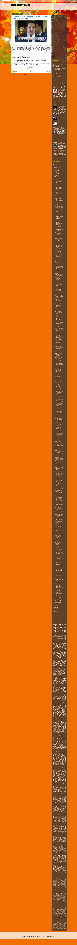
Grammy (55, 805)
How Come (58, 655)
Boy (58, 849)
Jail (60, 857)
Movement (56, 859)
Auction (60, 894)
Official (64, 886)
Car (53, 754)
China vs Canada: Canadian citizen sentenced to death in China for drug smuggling (59, 72)
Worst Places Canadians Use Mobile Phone (58, 442)
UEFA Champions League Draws (58, 448)
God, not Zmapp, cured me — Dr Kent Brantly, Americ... (59, 230)
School (58, 753)
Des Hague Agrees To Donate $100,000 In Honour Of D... (59, 579)
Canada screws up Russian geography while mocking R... (59, 518)
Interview (58, 722)
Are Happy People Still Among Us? (59, 306)
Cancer (54, 761)
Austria (54, 895)
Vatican (60, 927)
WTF (54, 695)
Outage (61, 913)
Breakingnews (55, 725)
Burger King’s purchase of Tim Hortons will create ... (59, 404)
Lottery (62, 858)
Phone (55, 830)
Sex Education (57, 800)
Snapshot (55, 634)
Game (63, 772)
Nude (54, 753)
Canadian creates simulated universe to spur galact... (58, 367)
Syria (54, 801)
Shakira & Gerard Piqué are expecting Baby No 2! (59, 501)
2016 (55, 605)
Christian (64, 850)
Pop (58, 768)
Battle (56, 690)
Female (63, 854)
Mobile (65, 807)
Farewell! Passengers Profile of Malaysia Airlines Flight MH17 (62, 107)
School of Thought (61, 702)
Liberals (60, 817)
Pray (57, 760)
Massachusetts (55, 909)
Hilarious (61, 697)
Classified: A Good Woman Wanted (58, 428)
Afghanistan (55, 848)
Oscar (58, 787)
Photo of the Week (56, 699)
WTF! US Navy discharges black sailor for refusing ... (59, 185)
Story (63, 764)
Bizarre (62, 716)
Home (31, 71)
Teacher (57, 832)
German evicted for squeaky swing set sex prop (58, 326)
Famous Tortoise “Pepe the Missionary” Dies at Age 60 (59, 210)
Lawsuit (64, 711)
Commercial (63, 851)
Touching (55, 662)
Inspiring (63, 806)
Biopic (55, 849)
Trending (55, 677)
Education (55, 704)
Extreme (64, 748)
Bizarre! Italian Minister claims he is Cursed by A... (59, 445)
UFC (65, 845)
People (54, 862)
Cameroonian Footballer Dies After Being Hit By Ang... (59, 246)
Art (58, 733)
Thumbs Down (55, 765)
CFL (64, 849)
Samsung (59, 844)
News (65, 637)
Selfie (65, 799)
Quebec (62, 707)
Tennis (58, 745)
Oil (53, 760)
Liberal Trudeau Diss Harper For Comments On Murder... (58, 355)
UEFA (57, 927)
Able (59, 713)
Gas (57, 881)
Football (64, 710)
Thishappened (62, 832)
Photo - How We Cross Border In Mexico (59, 570)
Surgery (63, 788)
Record (56, 687)
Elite (64, 901)
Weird (57, 928)
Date (64, 900)
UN (53, 802)
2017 (55, 607)
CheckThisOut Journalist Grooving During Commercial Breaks (61, 117)
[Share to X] (30, 67)
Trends (65, 769)
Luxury (54, 885)
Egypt (56, 785)
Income (59, 839)
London (60, 791)
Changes (62, 776)
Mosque (60, 910)
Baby (54, 746)
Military (56, 678)
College (57, 898)
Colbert (54, 898)
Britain (61, 849)
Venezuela (63, 927)
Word (64, 870)
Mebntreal (63, 909)
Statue (61, 923)
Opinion (64, 689)
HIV (60, 881)
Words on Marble (58, 700)
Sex (65, 649)
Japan (61, 827)
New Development (61, 701)
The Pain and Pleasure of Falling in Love (59, 249)
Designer (64, 876)
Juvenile (55, 692)
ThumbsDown (63, 677)
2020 (55, 611)
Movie (63, 758)
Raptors (59, 820)
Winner (59, 795)
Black (58, 746)
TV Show (64, 640)
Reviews (60, 714)
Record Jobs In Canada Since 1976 (59, 62)
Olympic (56, 780)
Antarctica (54, 893)
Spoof (54, 832)
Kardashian (55, 828)
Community (55, 852)
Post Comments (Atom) (33, 74)
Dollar (58, 825)
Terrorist (59, 774)
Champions (59, 761)
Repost (54, 702)
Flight (54, 855)
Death (60, 734)
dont (64, 891)
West (63, 811)
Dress (62, 825)
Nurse (65, 829)
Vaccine (56, 846)
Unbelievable (63, 673)
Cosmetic (54, 876)
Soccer (64, 660)
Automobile (62, 733)
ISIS (59, 720)
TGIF (62, 867)
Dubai (64, 877)
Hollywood (55, 681)
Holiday (63, 797)
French (60, 855)
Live (59, 858)
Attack (62, 724)
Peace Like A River (58, 376)
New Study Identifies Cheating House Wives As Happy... (58, 299)
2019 (55, 610)
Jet (64, 827)
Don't (54, 649)
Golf (58, 797)
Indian (61, 882)
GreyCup (59, 838)
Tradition (57, 926)
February (57, 167)
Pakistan (59, 793)
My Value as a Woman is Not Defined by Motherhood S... (59, 461)
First (62, 736)
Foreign (54, 815)
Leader (57, 807)
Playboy (60, 862)
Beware (62, 726)
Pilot (64, 915)
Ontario (62, 694)
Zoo (65, 928)
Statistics (64, 699)
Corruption (54, 900)
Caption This (56, 668)
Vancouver (62, 715)
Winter (64, 846)
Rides (59, 864)
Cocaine (58, 835)
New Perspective (57, 808)
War (63, 774)
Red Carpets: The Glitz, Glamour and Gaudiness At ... (59, 333)
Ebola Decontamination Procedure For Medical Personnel (59, 309)
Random (56, 709)
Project (65, 830)
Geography (55, 838)
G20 (64, 855)
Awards (54, 654)
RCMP (63, 768)
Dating (64, 664)
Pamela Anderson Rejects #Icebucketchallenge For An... (59, 203)
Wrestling (54, 847)
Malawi (58, 908)
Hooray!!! (54, 798)
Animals (61, 666)
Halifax (63, 805)
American (64, 775)
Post (61, 830)
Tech (57, 651)
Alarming (61, 652)
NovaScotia (60, 829)
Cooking (64, 899)
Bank (63, 795)
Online (60, 780)
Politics (57, 674)
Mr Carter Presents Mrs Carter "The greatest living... (59, 296)
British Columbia (61, 706)
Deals (62, 691)
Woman (62, 735)
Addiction (54, 892)
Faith (63, 663)
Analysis (64, 756)
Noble (65, 841)
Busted (59, 664)
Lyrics (64, 791)
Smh (54, 866)
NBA (65, 683)
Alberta (60, 710)
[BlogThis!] (29, 67)
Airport (59, 848)
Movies (61, 712)
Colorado (60, 898)
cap (54, 929)
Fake (55, 837)
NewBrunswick (63, 911)
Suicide (59, 783)
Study (54, 783)
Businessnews (55, 740)
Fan (58, 879)
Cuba (54, 836)
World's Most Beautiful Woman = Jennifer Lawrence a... (59, 474)
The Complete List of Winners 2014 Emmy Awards (59, 339)
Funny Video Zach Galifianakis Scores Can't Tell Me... (59, 214)
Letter (64, 840)
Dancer (62, 900)
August (56, 176)
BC (60, 770)
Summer (60, 924)
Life (57, 791)
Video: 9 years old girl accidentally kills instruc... (59, 392)
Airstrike (58, 803)
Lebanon (55, 858)
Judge (61, 883)
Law (65, 779)
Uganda (54, 869)
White (59, 775)
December (57, 602)
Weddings (54, 766)
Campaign (57, 665)
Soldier (54, 923)
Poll (58, 830)
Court (15, 68)
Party (54, 781)
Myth (62, 841)
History (56, 715)
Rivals (56, 713)
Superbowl (64, 783)
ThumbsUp (55, 696)
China (56, 757)
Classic (64, 897)
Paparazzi (64, 913)
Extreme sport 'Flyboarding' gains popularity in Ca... (58, 431)
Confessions (54, 899)
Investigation (55, 817)
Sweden (54, 925)
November (57, 600)
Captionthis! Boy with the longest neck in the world (59, 425)
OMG (62, 678)
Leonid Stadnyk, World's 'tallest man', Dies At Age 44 (59, 389)
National (64, 818)
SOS (61, 656)
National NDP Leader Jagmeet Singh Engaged (59, 136)
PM (64, 780)
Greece (60, 816)
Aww (54, 750)
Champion (62, 709)
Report (63, 763)
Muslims (61, 886)
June (56, 173)
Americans (63, 892)
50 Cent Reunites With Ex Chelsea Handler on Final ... (59, 533)
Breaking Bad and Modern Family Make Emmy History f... (59, 322)
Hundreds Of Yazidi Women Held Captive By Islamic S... (59, 255)
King (59, 828)
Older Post (48, 71)
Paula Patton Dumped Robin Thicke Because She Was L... (59, 396)
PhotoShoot (55, 735)
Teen (60, 769)
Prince (54, 782)
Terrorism (64, 644)
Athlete (59, 671)
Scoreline (62, 782)
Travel (64, 822)
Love (56, 675)
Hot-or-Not (55, 720)
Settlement (59, 921)
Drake (54, 772)
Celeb (60, 748)
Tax (59, 822)
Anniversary (64, 848)
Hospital (54, 806)
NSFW (61, 818)
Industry (58, 798)
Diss (59, 698)
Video (61, 633)
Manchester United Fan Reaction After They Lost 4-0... (59, 522)
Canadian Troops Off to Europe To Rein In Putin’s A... (59, 505)
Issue (63, 752)
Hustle (54, 857)
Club (59, 851)
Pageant (63, 819)
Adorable (63, 847)
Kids (58, 840)
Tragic (54, 666)
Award (56, 770)
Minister (54, 792)
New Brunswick (61, 792)
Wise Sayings (63, 725)
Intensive (55, 905)
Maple (64, 817)
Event (64, 878)
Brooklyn (65, 896)
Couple (61, 718)
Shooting (57, 810)
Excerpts (58, 772)
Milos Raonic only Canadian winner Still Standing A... (59, 347)
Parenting (54, 809)
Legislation (55, 732)
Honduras (54, 882)
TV (59, 742)
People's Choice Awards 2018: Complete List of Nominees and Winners (58, 75)
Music (62, 643)
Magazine (56, 712)
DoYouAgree (55, 707)
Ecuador (54, 878)
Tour (55, 811)
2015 (55, 604)
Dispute (62, 767)
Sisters (59, 821)
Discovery (57, 663)
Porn (64, 862)
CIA (54, 897)
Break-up (63, 796)
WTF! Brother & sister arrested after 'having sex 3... (59, 556)
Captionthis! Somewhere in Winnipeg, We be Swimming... (58, 192)
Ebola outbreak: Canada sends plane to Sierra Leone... (59, 525)
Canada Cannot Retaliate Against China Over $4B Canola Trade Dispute (59, 65)
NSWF (54, 911)
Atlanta (57, 894)
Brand (59, 796)
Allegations (55, 716)
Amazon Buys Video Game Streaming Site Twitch (58, 385)
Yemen (60, 928)
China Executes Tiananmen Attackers (59, 471)
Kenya (56, 779)
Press (54, 745)
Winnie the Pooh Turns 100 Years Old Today (59, 237)
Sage (58, 788)
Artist (53, 894)
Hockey (54, 706)
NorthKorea (55, 829)
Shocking (63, 800)
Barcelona (63, 872)
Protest (65, 708)
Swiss (57, 925)
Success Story (56, 705)
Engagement (64, 836)
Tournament (61, 739)
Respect (54, 844)
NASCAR (64, 910)
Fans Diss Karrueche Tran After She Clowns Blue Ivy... (58, 382)
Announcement (63, 662)
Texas (65, 867)
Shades (63, 865)
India (54, 773)
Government (58, 642)
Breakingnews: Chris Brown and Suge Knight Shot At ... (58, 223)
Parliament (62, 842)
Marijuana (58, 841)
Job (65, 762)
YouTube (59, 847)
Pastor (64, 861)
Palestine (54, 861)
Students (64, 810)
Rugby (55, 920)
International (55, 670)
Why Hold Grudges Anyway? (58, 220)
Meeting (54, 886)
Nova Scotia (57, 819)
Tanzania (58, 845)
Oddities (60, 649)
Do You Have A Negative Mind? (58, 529)
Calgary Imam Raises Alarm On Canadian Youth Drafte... (59, 188)
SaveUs (62, 680)
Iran (58, 905)
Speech (63, 844)
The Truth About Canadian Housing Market (58, 282)
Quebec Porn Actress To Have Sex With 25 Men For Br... (59, 239)
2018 (55, 608)
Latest (64, 906)
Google (56, 816)
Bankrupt (59, 896)
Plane (58, 781)
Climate (55, 851)
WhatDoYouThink (61, 723)
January (57, 827)
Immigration (55, 708)
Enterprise (60, 785)
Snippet (64, 922)
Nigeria (63, 808)
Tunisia (54, 927)
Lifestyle (55, 652)
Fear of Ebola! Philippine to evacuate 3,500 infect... (58, 408)
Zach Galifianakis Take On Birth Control (59, 412)
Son (58, 764)
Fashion (61, 648)
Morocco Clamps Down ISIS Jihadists (59, 358)
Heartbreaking (61, 744)
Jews (63, 905)
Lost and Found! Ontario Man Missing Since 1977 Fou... (59, 419)
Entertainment (60, 638)
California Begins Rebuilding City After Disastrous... (59, 336)
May (56, 172)
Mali (64, 885)
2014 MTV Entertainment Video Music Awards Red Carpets (59, 275)
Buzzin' (59, 682)
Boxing (63, 753)
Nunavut (59, 912)
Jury (65, 778)
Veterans (54, 870)
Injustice (65, 882)
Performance (62, 914)
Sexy (55, 831)
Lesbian (54, 907)
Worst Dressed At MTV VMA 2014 (59, 285)
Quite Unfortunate (60, 669)
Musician (58, 773)
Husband (56, 786)
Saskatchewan (57, 749)
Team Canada (58, 801)
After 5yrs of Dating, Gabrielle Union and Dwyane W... (59, 563)
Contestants (59, 899)
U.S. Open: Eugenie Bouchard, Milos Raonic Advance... (58, 491)
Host (64, 816)
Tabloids (62, 687)
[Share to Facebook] (31, 67)
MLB (57, 885)
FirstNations (59, 837)
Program (63, 809)
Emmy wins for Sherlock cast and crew (58, 319)
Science (54, 738)
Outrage (56, 842)
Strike (64, 923)
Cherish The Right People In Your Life (59, 182)
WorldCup (55, 679)
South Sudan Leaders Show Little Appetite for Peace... (59, 303)
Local (64, 884)
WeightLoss (61, 891)
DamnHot (64, 766)
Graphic (59, 826)
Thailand (64, 925)
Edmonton (55, 778)
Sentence (54, 774)
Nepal (58, 911)
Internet (63, 746)
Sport (54, 630)
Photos (59, 721)
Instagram (62, 727)
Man (61, 754)
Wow (62, 651)
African (54, 803)
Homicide (63, 881)
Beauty (64, 686)
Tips (57, 661)
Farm (60, 879)
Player (64, 793)
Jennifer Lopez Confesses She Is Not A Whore (58, 292)
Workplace (63, 802)
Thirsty (54, 739)
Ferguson (61, 762)
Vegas (63, 869)
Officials (59, 860)
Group (64, 838)
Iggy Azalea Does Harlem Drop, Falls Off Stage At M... (58, 196)
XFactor (54, 871)
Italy (53, 807)
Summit (64, 924)
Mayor (64, 828)
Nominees (54, 793)
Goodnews (61, 695)
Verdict (54, 688)
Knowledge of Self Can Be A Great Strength (59, 264)
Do (63, 771)
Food (64, 790)
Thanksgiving (56, 868)
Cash (57, 897)
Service (55, 921)
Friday (65, 880)
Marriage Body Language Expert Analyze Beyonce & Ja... (59, 415)
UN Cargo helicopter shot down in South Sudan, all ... (59, 378)
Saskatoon (55, 821)
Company (54, 777)
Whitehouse (55, 812)
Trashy (60, 756)
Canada (55, 624)
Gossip (60, 711)
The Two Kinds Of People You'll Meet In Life (61, 122)
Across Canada (56, 636)
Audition (64, 894)
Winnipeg (55, 694)
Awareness (55, 644)
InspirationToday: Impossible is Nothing (58, 278)
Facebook (56, 790)
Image (57, 857)
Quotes (56, 714)
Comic (58, 736)
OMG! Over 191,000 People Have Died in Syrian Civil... (59, 207)
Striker (54, 924)
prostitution (56, 872)
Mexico (61, 807)
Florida (60, 790)
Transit (64, 926)
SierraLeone (54, 922)
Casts (60, 897)
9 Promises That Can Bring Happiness (58, 361)
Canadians (55, 640)
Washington (59, 870)
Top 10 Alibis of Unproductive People (61, 143)
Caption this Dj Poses (59, 558)
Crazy (62, 679)
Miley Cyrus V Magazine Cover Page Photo (58, 536)
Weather (54, 775)
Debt (55, 825)
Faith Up (56, 530)
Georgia (54, 856)
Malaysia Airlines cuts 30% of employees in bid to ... (59, 508)
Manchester (62, 908)
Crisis (59, 628)
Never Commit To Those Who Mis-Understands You (58, 477)
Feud (54, 880)
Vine (60, 846)
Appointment (59, 893)
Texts (60, 925)
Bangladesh (54, 896)
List (59, 732)
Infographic (57, 737)
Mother (54, 747)
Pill (61, 915)
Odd (63, 759)
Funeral (63, 837)
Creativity (62, 743)
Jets (58, 883)
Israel (64, 839)
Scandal (64, 636)
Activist (60, 872)
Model (59, 758)
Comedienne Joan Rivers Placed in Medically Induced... (59, 495)
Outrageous (55, 660)
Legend (54, 673)
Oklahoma (54, 913)
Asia (62, 653)
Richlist (63, 820)
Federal (58, 752)
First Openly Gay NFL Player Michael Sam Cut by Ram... (59, 593)
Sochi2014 (63, 831)
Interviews (55, 680)
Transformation (62, 868)
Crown (57, 876)
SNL (62, 864)
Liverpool (58, 907)
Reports (59, 659)
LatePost (60, 779)
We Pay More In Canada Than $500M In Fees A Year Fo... (59, 458)
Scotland (55, 865)
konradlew (44, 936)
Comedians (64, 713)
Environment (59, 878)
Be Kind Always (57, 595)
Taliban (56, 822)
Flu (57, 855)
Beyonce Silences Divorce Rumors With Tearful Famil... (59, 315)
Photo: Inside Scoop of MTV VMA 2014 (59, 290)
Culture (61, 876)
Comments (61, 688)
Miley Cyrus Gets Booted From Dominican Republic (59, 199)
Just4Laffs (64, 883)
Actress (54, 724)
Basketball (57, 726)
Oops (63, 703)
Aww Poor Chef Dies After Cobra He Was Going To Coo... (59, 179)
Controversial (60, 631)
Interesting (55, 657)
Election (63, 698)
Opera (58, 913)
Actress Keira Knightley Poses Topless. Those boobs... (59, 546)
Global (62, 661)
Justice (54, 768)
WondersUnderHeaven (62, 747)
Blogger (52, 936)
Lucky (61, 907)
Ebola (63, 704)
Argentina (63, 893)
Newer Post (14, 71)
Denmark (54, 901)
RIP (65, 642)
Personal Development (62, 717)
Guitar (61, 856)
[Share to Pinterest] (33, 67)
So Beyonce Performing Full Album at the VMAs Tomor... (59, 217)
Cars (55, 835)
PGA (63, 860)
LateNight (54, 717)
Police (56, 691)
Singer (65, 714)
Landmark (62, 731)
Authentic (58, 895)
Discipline (58, 901)
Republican (55, 864)
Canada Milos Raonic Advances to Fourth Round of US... (59, 576)
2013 (55, 163)
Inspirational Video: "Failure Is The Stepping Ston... (58, 252)
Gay (63, 684)
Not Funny (59, 703)
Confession (64, 852)
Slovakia (59, 922)
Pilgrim (59, 915)
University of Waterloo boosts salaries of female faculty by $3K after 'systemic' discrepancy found (59, 128)
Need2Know (57, 763)
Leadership (55, 884)
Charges (64, 761)
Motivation (64, 657)
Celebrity (64, 789)
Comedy (54, 797)
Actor (56, 748)
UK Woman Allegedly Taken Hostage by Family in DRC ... (58, 589)
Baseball (54, 796)
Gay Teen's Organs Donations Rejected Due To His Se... (59, 370)
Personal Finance (56, 728)
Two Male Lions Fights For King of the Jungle (59, 543)
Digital (57, 877)
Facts (55, 826)
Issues (54, 791)
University (62, 765)
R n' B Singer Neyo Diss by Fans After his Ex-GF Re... (58, 481)
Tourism (54, 723)
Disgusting (62, 757)
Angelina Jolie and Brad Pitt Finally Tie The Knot (59, 484)
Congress (63, 835)
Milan (54, 910)
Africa (62, 634)
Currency (58, 900)
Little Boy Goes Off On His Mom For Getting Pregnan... (59, 468)
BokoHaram (59, 789)
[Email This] (28, 67)
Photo (54, 633)
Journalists (59, 906)
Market (61, 750)
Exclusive (54, 697)
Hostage (58, 882)
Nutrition (59, 759)
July (56, 175)
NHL (63, 732)
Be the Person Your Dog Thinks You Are (59, 553)
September (57, 597)
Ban (57, 750)
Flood (56, 880)
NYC (63, 773)
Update (64, 624)
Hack (60, 805)
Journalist (54, 840)
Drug (65, 825)
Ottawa (57, 684)
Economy (61, 672)
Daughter (56, 767)
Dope (59, 704)
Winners (57, 802)
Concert (59, 852)
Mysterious (60, 751)
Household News (27, 68)
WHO (54, 891)
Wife (59, 766)
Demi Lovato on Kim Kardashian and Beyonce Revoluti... (59, 572)
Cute (59, 777)
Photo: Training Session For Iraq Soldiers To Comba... (59, 586)
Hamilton (54, 839)
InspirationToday (56, 686)
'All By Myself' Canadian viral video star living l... (59, 451)
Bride (62, 896)
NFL (65, 712)
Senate (62, 920)
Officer (56, 755)
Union (59, 869)
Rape (54, 810)
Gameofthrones (59, 815)
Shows (59, 831)
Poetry (60, 755)
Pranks (54, 788)
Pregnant (62, 781)
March (56, 169)
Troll (63, 749)
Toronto (54, 653)
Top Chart (58, 637)
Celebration (63, 690)
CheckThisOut (56, 689)
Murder (54, 759)
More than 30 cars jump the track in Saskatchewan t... (59, 512)
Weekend (57, 891)
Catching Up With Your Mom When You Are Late (59, 259)
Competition (57, 743)
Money (65, 754)
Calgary (62, 740)
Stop (61, 810)
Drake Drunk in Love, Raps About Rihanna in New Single (59, 226)
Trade (64, 801)
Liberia (54, 841)
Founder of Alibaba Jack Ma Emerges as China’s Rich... (58, 550)
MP (65, 858)
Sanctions (58, 920)
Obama (54, 787)
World (63, 705)
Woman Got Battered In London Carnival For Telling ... (59, 455)
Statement (57, 923)
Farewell (60, 683)
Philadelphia (54, 915)
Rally (63, 722)
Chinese (56, 762)
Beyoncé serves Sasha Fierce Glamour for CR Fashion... (59, 498)
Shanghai (63, 921)
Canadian (56, 627)
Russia (54, 764)
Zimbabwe (58, 871)
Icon (65, 736)
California (54, 850)
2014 (55, 164)
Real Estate (55, 769)
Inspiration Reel (57, 639)
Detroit (54, 877)
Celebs (60, 625)
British (63, 745)
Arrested (63, 803)
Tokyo (54, 926)
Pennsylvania (56, 914)
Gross (58, 856)
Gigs (57, 754)
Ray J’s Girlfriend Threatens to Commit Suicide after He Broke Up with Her (59, 100)
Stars (59, 867)
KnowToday (64, 857)
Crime (63, 730)
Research (54, 698)
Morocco (57, 910)
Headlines (55, 635)
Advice (59, 892)
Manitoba (59, 730)
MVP (53, 908)
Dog (59, 877)
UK (57, 645)
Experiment (54, 879)
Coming (64, 898)
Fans (65, 785)
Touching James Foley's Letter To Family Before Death (59, 363)
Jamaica (55, 883)
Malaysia (61, 885)
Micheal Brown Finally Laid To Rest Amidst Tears (59, 329)
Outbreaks (62, 787)
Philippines (56, 799)
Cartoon (54, 741)
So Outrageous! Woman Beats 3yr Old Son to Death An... (58, 344)
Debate (62, 696)
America (54, 733)
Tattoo (62, 845)
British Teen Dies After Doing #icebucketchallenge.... (59, 401)
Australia (62, 760)
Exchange (59, 854)
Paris (65, 741)
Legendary (60, 884)
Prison (58, 782)
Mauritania (59, 909)
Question (61, 799)
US (30, 68)
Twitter (54, 736)
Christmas (64, 742)
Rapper (56, 718)
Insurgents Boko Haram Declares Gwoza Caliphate (59, 351)
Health (64, 630)
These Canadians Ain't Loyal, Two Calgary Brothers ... (59, 566)
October (56, 599)
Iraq (53, 827)
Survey (54, 845)
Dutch (61, 901)
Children (59, 771)
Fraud (56, 711)
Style (57, 924)
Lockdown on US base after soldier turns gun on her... (59, 515)
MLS (64, 907)
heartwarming (64, 871)
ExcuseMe (19, 68)
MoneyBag (63, 668)
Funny (57, 643)
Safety (65, 864)
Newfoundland (63, 798)
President (62, 737)
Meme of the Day (56, 818)
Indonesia (59, 806)
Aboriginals (62, 812)
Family (22, 68)
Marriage (61, 646)
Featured (61, 647)
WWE (59, 811)
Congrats (54, 710)
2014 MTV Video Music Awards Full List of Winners (59, 270)
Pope (59, 809)
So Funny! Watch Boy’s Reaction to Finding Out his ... (59, 488)
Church (65, 824)
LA (61, 840)
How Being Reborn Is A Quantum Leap (59, 287)
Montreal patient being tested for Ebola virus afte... (59, 233)
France (60, 880)
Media (63, 720)
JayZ (60, 905)
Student (54, 795)
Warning (54, 928)
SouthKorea (59, 866)
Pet (57, 862)
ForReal (54, 744)
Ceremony (59, 850)
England (54, 854)
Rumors (56, 742)
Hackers (63, 826)
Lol (63, 665)
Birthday (54, 789)
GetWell (64, 815)
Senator (65, 920)
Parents (59, 861)
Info (63, 734)
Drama (63, 777)
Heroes (54, 758)
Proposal (54, 820)
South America (61, 738)
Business (54, 734)
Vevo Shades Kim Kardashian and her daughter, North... (59, 373)
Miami (57, 886)
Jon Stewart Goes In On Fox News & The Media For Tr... (59, 540)
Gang (55, 881)
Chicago (55, 824)
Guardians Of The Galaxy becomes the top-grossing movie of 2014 (60, 83)
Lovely (61, 692)
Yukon (63, 928)
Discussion (60, 741)
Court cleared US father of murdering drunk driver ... (59, 434)
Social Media (63, 654)
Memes (60, 708)
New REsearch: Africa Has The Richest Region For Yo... (59, 243)
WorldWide (61, 675)
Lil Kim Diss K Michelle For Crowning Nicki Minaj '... (59, 312)
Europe (54, 647)
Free (62, 880)
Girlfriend (60, 778)
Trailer (61, 926)
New (62, 635)
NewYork (62, 786)
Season (59, 865)
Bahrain (63, 895)
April (56, 170)
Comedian (55, 727)
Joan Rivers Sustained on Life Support (59, 560)
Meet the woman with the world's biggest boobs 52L (61, 90)
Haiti (64, 856)
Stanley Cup (64, 821)
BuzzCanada (20, 5)
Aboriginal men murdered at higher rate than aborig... (58, 465)
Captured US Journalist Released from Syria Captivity (59, 267)
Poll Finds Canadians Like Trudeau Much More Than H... (59, 583)
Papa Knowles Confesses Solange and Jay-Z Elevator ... (59, 438)
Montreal (54, 721)
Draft (61, 877)
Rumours (59, 729)
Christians (60, 824)
